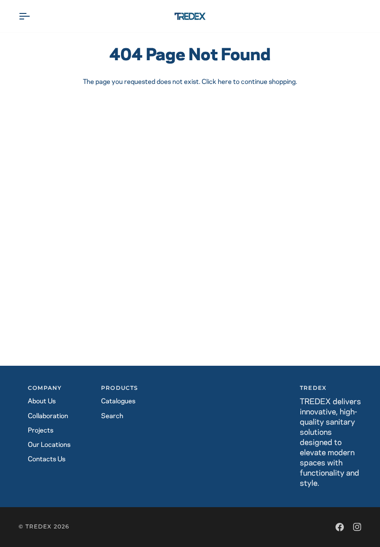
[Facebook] (340, 527)
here (225, 82)
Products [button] (119, 388)
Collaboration (48, 416)
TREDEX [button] (313, 388)
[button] (190, 386)
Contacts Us (46, 459)
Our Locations (49, 445)
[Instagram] (357, 527)
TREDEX (38, 526)
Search (112, 416)
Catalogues (118, 401)
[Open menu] (32, 16)
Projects (40, 430)
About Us (42, 401)
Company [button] (44, 388)
